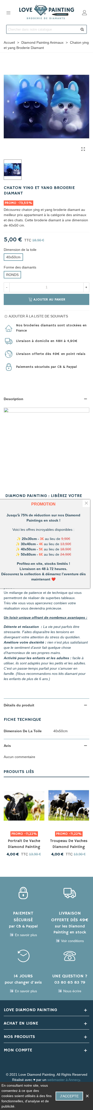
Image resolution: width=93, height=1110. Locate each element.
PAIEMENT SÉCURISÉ (23, 917)
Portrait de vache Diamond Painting (24, 844)
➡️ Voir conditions (70, 941)
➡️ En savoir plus (23, 935)
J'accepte (69, 1096)
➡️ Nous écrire (69, 991)
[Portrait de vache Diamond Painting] (24, 805)
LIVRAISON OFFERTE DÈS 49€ (69, 917)
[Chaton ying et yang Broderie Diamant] (83, 149)
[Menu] (8, 12)
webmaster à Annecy (63, 1080)
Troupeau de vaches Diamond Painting (69, 844)
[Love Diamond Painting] (46, 12)
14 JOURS (23, 976)
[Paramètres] (84, 12)
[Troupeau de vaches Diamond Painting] (68, 805)
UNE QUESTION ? (69, 976)
